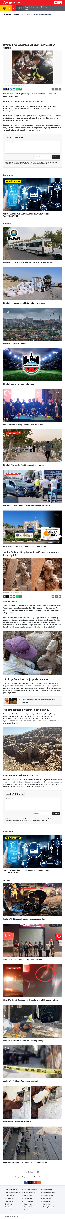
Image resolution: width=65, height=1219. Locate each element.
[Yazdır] (20, 89)
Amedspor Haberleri (30, 1192)
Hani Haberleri (9, 1201)
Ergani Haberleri (28, 1207)
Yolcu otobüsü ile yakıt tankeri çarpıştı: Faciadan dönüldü (36, 8)
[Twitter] (7, 89)
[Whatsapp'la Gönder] (17, 89)
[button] (53, 89)
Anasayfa (8, 14)
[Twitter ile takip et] (30, 1182)
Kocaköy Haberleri (48, 1207)
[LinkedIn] (14, 89)
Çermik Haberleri (10, 1204)
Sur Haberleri (28, 1195)
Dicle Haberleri (9, 1207)
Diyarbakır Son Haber (49, 1192)
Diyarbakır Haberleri (11, 1189)
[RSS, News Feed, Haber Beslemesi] (39, 1182)
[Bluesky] (11, 89)
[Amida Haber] (11, 2)
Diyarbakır (16, 14)
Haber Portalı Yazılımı (12, 1216)
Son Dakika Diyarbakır (30, 1189)
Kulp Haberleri (47, 1198)
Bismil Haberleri (47, 1204)
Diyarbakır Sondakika (49, 1189)
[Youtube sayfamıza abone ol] (34, 1182)
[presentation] (9, 8)
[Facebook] (4, 89)
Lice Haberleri (28, 1198)
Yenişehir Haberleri (48, 1195)
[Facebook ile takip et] (26, 1182)
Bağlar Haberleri (9, 1195)
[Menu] (55, 2)
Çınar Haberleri (28, 1210)
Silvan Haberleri (9, 1210)
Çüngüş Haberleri (29, 1204)
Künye (24, 1177)
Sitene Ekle (46, 1177)
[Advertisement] (32, 31)
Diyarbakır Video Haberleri (12, 1192)
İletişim (30, 1177)
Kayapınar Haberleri (11, 1198)
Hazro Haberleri (28, 1201)
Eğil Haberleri (47, 1201)
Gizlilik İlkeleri (37, 1177)
